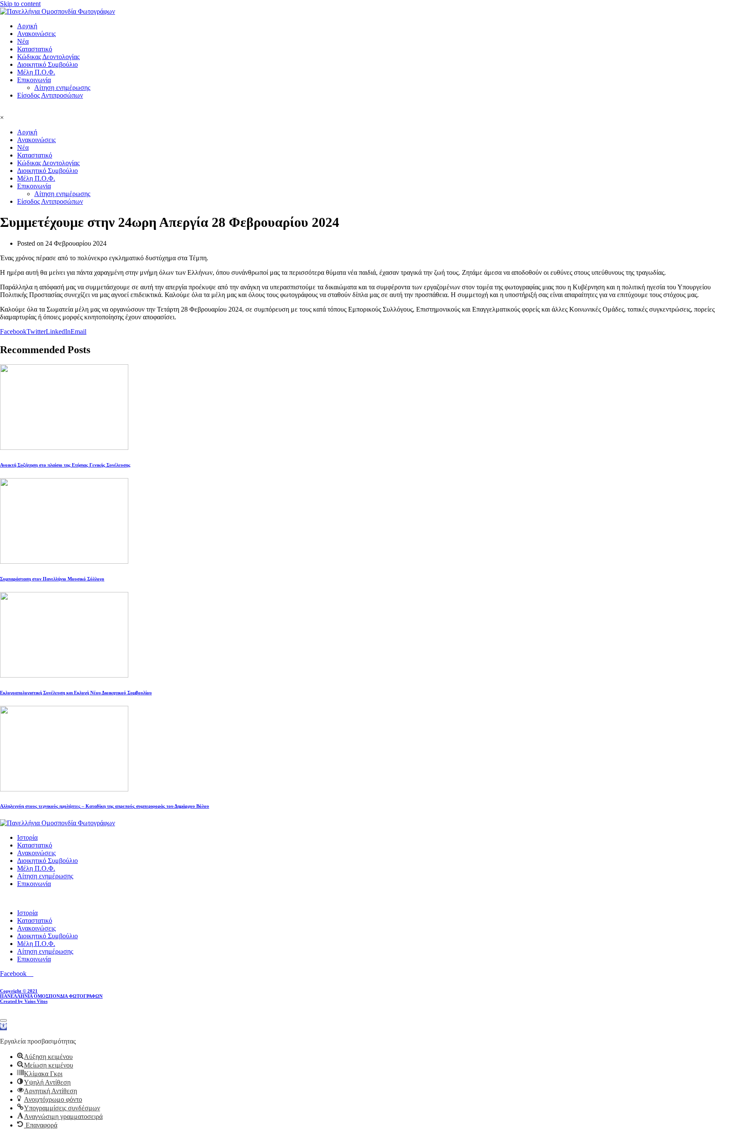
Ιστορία (27, 837)
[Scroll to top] (3, 1020)
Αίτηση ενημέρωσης (62, 87)
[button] (3, 1026)
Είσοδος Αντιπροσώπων (50, 95)
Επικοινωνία (34, 79)
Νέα (23, 41)
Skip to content (20, 3)
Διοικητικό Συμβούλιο (47, 64)
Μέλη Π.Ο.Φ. (36, 72)
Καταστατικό (34, 49)
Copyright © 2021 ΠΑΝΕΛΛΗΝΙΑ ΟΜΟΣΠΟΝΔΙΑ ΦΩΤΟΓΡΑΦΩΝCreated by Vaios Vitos (51, 996)
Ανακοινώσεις (36, 33)
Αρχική (27, 26)
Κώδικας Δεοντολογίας (48, 56)
